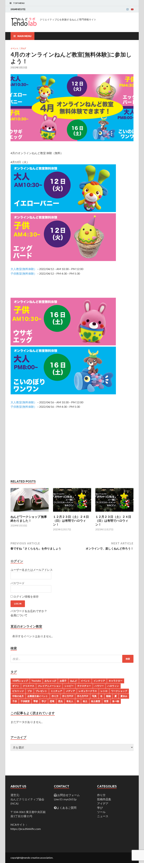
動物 (108, 696)
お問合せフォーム (68, 795)
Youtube (36, 680)
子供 (14, 701)
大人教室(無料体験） (24, 269)
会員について (19, 615)
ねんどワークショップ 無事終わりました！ (29, 518)
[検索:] (72, 659)
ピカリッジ (18, 691)
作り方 (55, 696)
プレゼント (41, 691)
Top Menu (19, 3)
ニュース (102, 816)
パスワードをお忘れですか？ (29, 611)
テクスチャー (84, 685)
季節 (35, 701)
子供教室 (25, 701)
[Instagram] (127, 9)
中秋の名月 (18, 696)
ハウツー (99, 685)
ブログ (23, 48)
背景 (106, 701)
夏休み (123, 696)
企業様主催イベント (37, 696)
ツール (101, 812)
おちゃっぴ (50, 680)
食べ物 (115, 701)
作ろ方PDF (82, 696)
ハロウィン (113, 685)
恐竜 (52, 701)
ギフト (15, 685)
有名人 (69, 701)
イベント (14, 48)
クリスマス (28, 685)
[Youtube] (132, 9)
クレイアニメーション (49, 685)
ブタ (29, 691)
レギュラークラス (88, 691)
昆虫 (60, 701)
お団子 (63, 680)
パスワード (18, 583)
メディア (70, 691)
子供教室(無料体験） (24, 273)
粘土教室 (95, 701)
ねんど (73, 680)
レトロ (104, 691)
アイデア (102, 803)
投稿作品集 (104, 799)
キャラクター (115, 680)
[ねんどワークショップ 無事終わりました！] (30, 512)
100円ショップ (20, 680)
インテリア (99, 680)
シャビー (69, 685)
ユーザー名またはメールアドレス (32, 569)
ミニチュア (56, 691)
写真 (94, 696)
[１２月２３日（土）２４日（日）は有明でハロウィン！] (72, 512)
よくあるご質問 (66, 807)
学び (44, 701)
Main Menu (24, 36)
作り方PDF (67, 696)
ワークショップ (119, 691)
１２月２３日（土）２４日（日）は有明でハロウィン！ (71, 520)
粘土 (85, 701)
